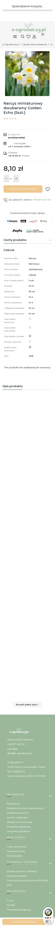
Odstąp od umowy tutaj (19, 822)
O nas (10, 900)
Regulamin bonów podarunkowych (25, 808)
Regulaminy (13, 803)
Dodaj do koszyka (23, 188)
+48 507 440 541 (42, 199)
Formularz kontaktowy (19, 909)
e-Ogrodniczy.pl (10, 44)
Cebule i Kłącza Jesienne (34, 44)
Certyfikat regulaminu (18, 831)
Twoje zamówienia (16, 846)
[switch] (48, 921)
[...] (27, 73)
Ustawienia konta (16, 851)
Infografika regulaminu (19, 826)
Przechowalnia (14, 856)
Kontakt (11, 905)
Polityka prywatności (18, 813)
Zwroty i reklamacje (17, 817)
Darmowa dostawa (17, 876)
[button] (27, 704)
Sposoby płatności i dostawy (22, 871)
